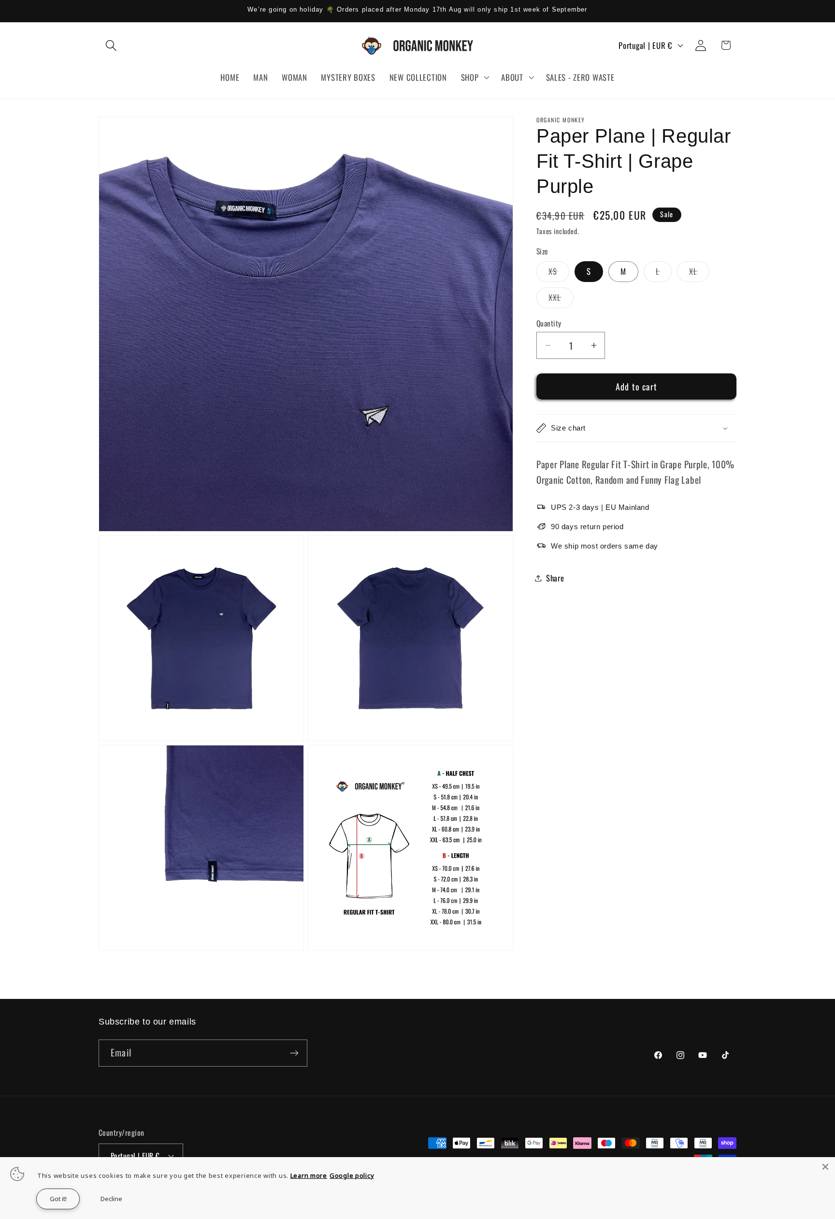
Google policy (352, 1175)
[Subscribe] (294, 1053)
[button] (111, 45)
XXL (561, 299)
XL (699, 273)
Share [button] (555, 578)
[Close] (825, 1167)
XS (558, 273)
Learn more (308, 1175)
